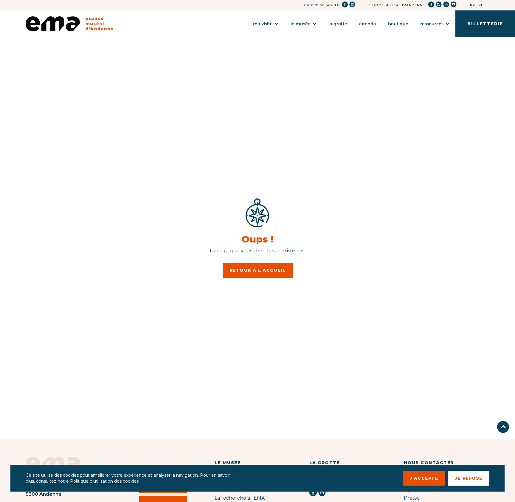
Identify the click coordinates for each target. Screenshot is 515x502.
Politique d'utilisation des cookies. (104, 481)
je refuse (469, 478)
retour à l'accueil (257, 270)
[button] (266, 24)
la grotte (337, 24)
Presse (412, 498)
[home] (69, 23)
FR (472, 5)
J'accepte (424, 478)
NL (480, 5)
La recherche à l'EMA (240, 498)
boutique (398, 24)
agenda (367, 24)
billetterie (485, 24)
